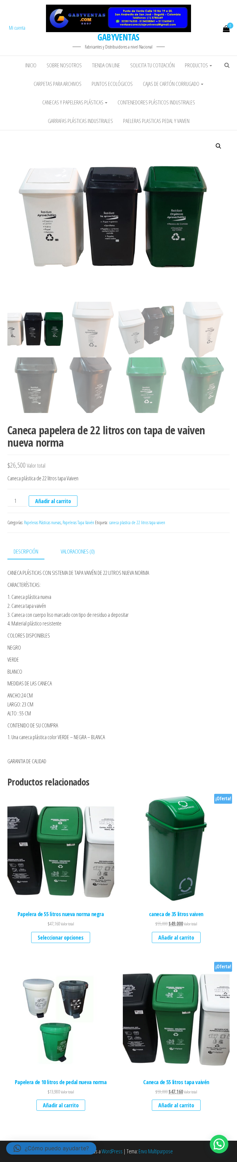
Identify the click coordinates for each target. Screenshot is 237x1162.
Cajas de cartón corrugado (171, 83)
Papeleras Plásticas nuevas (42, 522)
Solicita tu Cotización (152, 65)
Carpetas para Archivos (57, 83)
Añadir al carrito (53, 501)
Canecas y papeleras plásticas (73, 102)
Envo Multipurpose (156, 1151)
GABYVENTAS (118, 37)
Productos (197, 65)
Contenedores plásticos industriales (156, 102)
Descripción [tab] (26, 551)
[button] (218, 146)
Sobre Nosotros (64, 65)
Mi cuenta (17, 27)
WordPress (112, 1151)
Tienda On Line (106, 65)
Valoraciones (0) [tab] (78, 551)
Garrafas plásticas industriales (80, 120)
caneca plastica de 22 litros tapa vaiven (137, 522)
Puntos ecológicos (112, 83)
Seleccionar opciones (61, 937)
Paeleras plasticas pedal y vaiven (156, 120)
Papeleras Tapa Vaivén (78, 522)
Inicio (30, 65)
